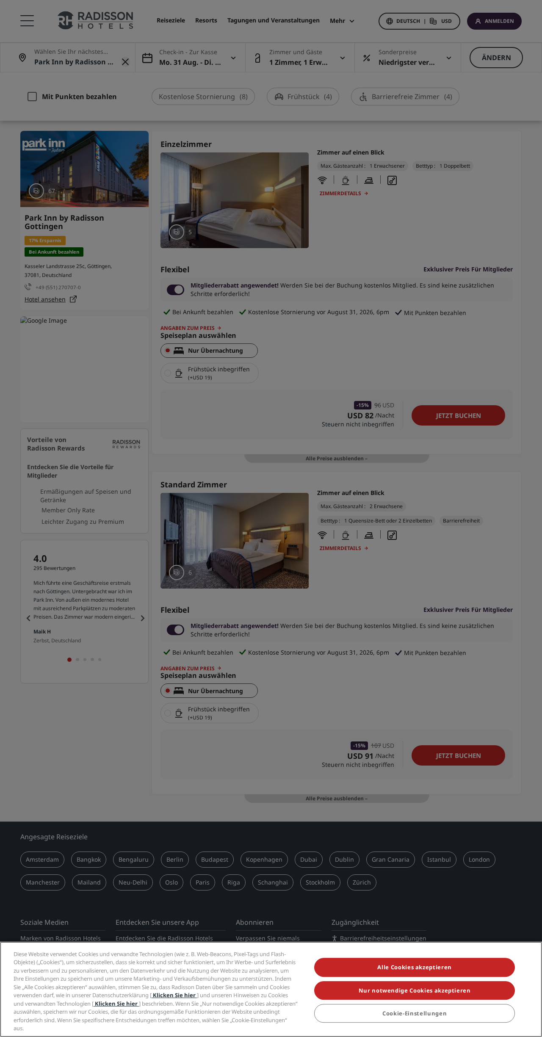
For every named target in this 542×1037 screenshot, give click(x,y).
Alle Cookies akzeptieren (414, 967)
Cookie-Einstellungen (414, 1013)
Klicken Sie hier (174, 995)
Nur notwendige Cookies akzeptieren (415, 990)
